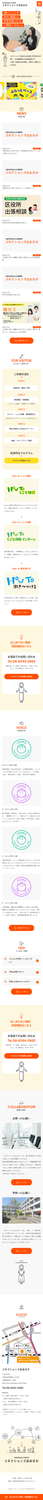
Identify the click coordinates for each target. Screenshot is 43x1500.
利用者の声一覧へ (23, 928)
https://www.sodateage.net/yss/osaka (14, 1383)
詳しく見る (23, 612)
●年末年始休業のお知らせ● (11, 295)
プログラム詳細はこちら (21, 460)
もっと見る (23, 991)
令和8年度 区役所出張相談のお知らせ (14, 223)
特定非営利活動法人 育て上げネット (24, 1481)
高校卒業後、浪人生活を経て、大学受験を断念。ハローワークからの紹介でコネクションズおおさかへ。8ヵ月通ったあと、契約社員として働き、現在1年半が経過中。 (21, 771)
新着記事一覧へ (23, 340)
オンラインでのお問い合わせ (21, 676)
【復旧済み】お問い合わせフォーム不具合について (19, 188)
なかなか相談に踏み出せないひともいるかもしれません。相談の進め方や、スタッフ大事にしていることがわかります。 (21, 508)
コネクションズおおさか (14, 5)
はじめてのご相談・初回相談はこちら (23, 1497)
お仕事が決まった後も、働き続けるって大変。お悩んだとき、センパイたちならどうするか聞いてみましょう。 (21, 601)
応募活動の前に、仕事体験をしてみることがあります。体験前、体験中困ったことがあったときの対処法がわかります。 (21, 554)
